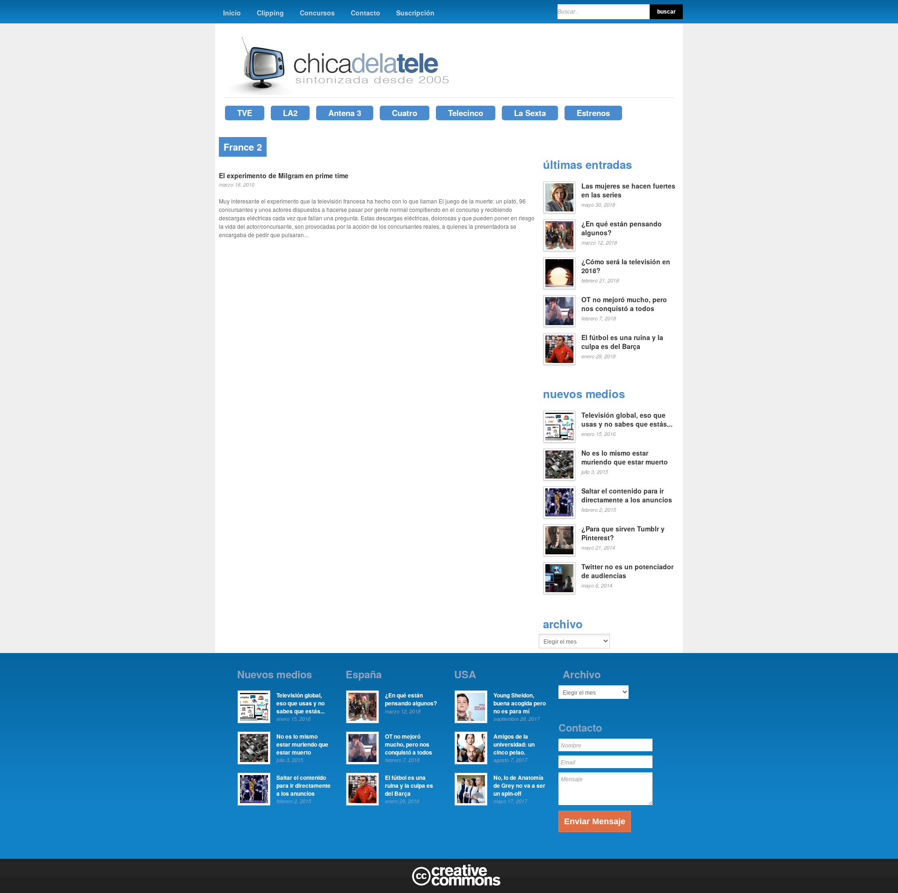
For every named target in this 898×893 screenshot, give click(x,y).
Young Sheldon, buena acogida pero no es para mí (519, 703)
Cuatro (404, 112)
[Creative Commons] (456, 883)
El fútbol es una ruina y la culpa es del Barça (622, 342)
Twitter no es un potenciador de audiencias (627, 571)
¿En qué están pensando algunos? (621, 228)
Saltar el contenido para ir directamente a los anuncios (626, 495)
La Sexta (530, 112)
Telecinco (465, 112)
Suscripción (415, 12)
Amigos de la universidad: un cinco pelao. (514, 744)
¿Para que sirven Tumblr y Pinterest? (623, 533)
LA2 (290, 112)
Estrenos (593, 112)
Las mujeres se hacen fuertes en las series (628, 190)
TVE (244, 112)
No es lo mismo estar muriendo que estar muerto (624, 457)
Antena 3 (344, 112)
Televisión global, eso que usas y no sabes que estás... (627, 419)
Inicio (232, 12)
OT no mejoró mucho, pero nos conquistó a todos (624, 304)
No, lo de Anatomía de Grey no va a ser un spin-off (519, 785)
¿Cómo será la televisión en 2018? (625, 266)
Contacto (365, 12)
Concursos (317, 12)
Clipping (270, 12)
